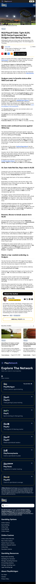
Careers (3, 576)
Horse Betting (5, 529)
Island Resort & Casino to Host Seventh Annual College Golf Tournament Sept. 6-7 (10, 344)
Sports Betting (5, 525)
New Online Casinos (6, 541)
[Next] (33, 326)
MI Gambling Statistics (7, 563)
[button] (34, 5)
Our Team (4, 574)
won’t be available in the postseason (17, 105)
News (3, 29)
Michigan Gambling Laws (8, 565)
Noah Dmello (26, 355)
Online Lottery (5, 531)
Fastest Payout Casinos (7, 543)
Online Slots (4, 547)
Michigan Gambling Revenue (9, 561)
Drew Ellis (7, 46)
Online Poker (4, 527)
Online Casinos (5, 523)
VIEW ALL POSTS (16, 319)
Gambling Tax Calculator (8, 559)
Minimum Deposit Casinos (8, 545)
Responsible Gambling (7, 556)
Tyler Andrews (5, 355)
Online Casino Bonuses (7, 538)
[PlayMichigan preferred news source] (20, 54)
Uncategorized (17, 315)
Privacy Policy (5, 579)
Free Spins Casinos (6, 549)
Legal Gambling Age (6, 567)
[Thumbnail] (11, 334)
